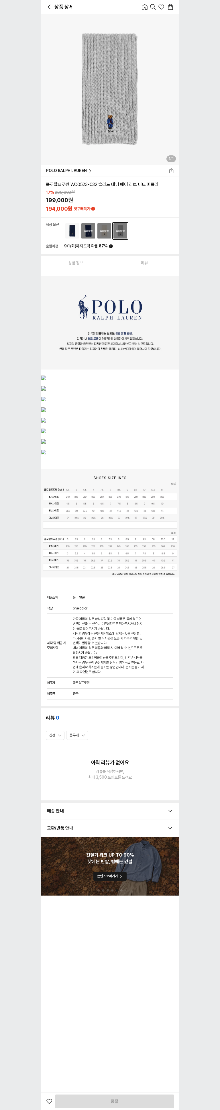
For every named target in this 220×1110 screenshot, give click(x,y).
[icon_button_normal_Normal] (49, 6)
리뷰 (144, 263)
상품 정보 (75, 263)
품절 (114, 1101)
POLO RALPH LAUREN (66, 170)
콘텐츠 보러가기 (107, 876)
